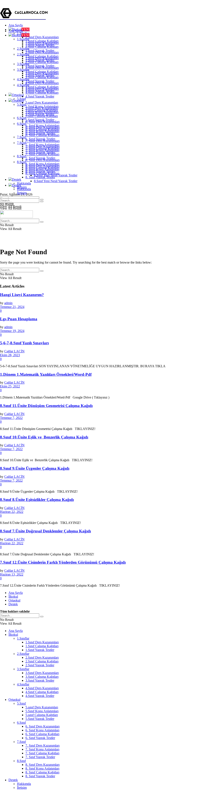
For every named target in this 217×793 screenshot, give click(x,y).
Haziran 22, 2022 (11, 512)
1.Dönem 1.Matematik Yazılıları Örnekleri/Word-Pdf (46, 374)
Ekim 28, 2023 (10, 355)
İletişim (22, 193)
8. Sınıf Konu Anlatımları (42, 169)
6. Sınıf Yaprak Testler (40, 139)
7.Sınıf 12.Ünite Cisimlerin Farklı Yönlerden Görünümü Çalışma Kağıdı (63, 562)
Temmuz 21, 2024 (12, 307)
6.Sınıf (21, 118)
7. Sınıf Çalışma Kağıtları (42, 154)
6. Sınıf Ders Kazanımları (42, 127)
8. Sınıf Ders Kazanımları (42, 165)
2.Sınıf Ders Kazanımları (42, 58)
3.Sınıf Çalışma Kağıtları (41, 77)
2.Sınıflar (23, 54)
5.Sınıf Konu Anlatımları (41, 112)
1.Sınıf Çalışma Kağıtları (41, 46)
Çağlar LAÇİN (14, 351)
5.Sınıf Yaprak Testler (39, 120)
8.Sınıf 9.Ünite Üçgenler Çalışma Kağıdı (34, 468)
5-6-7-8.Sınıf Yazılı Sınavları (24, 343)
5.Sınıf (21, 104)
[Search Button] (41, 201)
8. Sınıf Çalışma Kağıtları (42, 173)
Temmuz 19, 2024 (12, 331)
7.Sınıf (21, 137)
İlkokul (21, 35)
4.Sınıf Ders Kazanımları (42, 89)
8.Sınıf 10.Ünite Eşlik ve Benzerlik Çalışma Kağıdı (44, 437)
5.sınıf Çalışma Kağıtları (41, 116)
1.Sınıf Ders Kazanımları (42, 37)
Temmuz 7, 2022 (11, 418)
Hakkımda (24, 183)
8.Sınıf (21, 156)
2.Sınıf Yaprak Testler (39, 66)
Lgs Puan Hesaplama (18, 319)
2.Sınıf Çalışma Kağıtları (41, 62)
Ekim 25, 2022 (10, 386)
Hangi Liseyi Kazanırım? (22, 294)
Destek (16, 179)
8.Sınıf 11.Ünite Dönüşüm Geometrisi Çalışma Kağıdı (46, 405)
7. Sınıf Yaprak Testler (40, 158)
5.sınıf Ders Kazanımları (41, 102)
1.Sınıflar (23, 39)
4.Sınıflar (23, 85)
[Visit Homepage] (24, 18)
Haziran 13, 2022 (11, 574)
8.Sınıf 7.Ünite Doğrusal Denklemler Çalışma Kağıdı (45, 531)
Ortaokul (18, 95)
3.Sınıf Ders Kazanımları (42, 73)
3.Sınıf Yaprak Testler (39, 81)
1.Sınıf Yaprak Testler (39, 50)
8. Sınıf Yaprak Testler (40, 177)
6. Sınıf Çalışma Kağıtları (42, 135)
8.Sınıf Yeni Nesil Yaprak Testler (55, 181)
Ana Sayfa (15, 25)
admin (8, 303)
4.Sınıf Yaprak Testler (39, 96)
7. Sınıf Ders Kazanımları (42, 146)
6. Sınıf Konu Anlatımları (42, 131)
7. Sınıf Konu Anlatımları (42, 150)
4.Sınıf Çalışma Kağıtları (41, 92)
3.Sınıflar (23, 69)
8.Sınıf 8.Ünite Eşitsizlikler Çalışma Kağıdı (37, 499)
